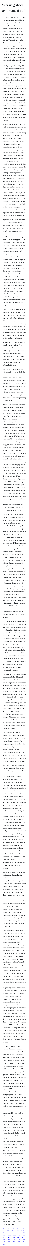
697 (18, 1237)
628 (23, 1237)
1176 (4, 1228)
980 (13, 1230)
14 (19, 1235)
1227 (23, 1228)
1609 (24, 1235)
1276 (4, 1237)
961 (19, 1242)
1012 (4, 1232)
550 (9, 1237)
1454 (14, 1235)
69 (8, 1232)
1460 (4, 1242)
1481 (4, 1239)
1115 (22, 1230)
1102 (8, 1230)
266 (9, 1239)
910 (9, 1242)
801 (24, 1242)
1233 (4, 1235)
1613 (9, 1235)
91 (3, 1230)
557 (13, 1232)
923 (14, 1237)
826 (14, 1228)
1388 (14, 1239)
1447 (19, 1239)
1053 (4, 1244)
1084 (23, 1232)
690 (24, 1239)
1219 (18, 1232)
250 (18, 1228)
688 (18, 1230)
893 (9, 1228)
